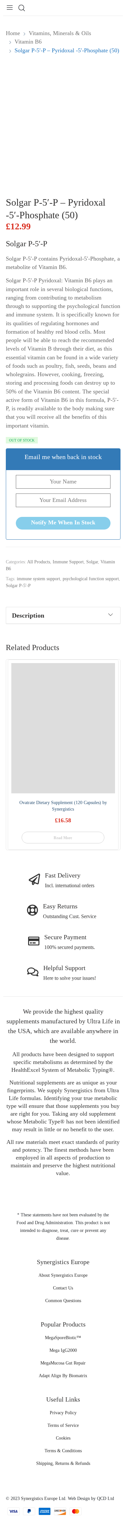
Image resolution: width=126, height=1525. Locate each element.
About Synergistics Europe (63, 1275)
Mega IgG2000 (63, 1350)
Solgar (92, 561)
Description (28, 615)
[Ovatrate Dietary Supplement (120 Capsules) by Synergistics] (63, 728)
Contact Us (63, 1288)
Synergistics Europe (39, 1498)
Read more (63, 838)
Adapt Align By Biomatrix (63, 1375)
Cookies (63, 1438)
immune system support (38, 578)
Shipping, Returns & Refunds (63, 1463)
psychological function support (91, 578)
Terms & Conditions (63, 1450)
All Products (38, 561)
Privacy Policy (63, 1412)
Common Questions (63, 1300)
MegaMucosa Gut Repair (63, 1363)
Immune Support (68, 561)
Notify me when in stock (63, 522)
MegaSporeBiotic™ (63, 1337)
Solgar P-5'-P (18, 585)
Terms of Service (63, 1425)
